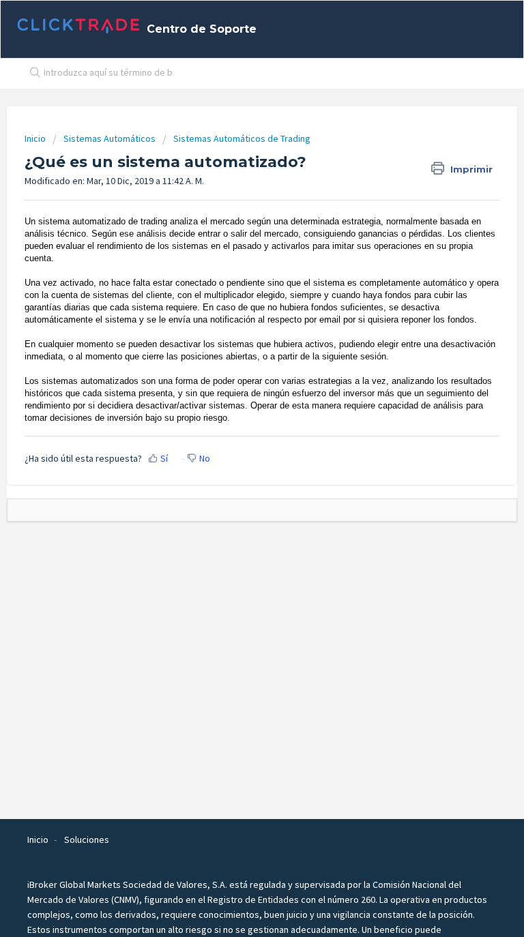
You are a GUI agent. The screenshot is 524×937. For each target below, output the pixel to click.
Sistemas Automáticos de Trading (241, 138)
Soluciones (86, 839)
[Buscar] (32, 73)
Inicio (36, 138)
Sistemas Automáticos (109, 138)
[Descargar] (237, 463)
